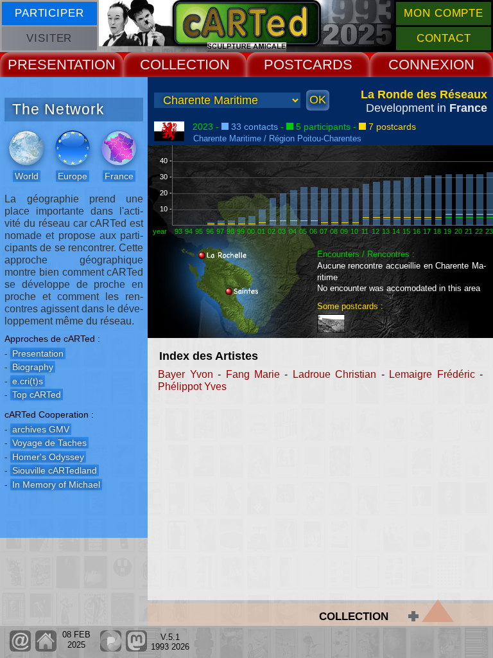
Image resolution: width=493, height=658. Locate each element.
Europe (72, 176)
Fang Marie (253, 374)
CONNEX (418, 65)
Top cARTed (36, 394)
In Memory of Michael (56, 484)
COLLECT (172, 65)
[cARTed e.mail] (20, 649)
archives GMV (40, 429)
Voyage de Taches (49, 443)
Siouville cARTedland (54, 470)
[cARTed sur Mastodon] (136, 649)
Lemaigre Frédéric (431, 374)
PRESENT (41, 65)
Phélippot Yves (192, 386)
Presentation (38, 353)
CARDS (327, 65)
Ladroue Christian (334, 374)
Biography (32, 367)
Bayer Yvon (185, 374)
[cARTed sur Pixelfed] (110, 649)
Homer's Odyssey (48, 457)
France (119, 176)
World (27, 176)
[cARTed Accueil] (45, 649)
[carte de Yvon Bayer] (333, 319)
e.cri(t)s (27, 381)
